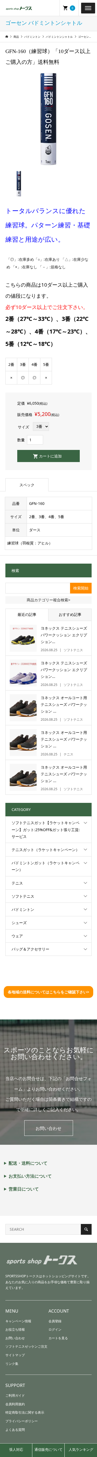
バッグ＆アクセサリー (30, 949)
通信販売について (48, 1449)
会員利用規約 (15, 1404)
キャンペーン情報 (18, 1321)
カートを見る (58, 1338)
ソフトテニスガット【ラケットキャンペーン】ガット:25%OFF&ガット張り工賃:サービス (46, 829)
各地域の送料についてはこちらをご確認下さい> (48, 991)
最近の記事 (27, 614)
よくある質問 (15, 1429)
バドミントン (23, 909)
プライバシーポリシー (21, 1421)
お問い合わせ (48, 1128)
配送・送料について (28, 1163)
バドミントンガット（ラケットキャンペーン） (45, 866)
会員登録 (54, 1321)
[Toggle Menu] (88, 8)
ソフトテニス (23, 896)
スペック (26, 484)
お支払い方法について (30, 1176)
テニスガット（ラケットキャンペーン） (45, 849)
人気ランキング (81, 1449)
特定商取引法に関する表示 (24, 1412)
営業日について (24, 1189)
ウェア (17, 935)
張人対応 (16, 1449)
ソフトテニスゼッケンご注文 (26, 1346)
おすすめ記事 (70, 614)
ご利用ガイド (15, 1395)
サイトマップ (15, 1355)
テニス (17, 883)
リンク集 (11, 1363)
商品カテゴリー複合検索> (48, 599)
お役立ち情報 (15, 1329)
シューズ (19, 922)
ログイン (54, 1329)
